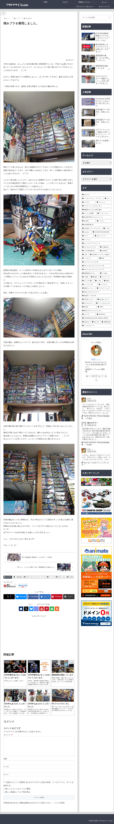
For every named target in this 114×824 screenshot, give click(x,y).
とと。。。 (96, 359)
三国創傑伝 (19, 577)
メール (6, 767)
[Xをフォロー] (26, 609)
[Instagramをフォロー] (36, 609)
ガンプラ (51, 577)
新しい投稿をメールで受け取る (17, 792)
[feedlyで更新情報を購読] (52, 609)
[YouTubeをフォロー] (41, 609)
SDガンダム (61, 577)
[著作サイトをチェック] (21, 609)
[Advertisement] (38, 42)
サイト (6, 774)
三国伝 (71, 577)
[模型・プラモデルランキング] (9, 585)
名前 (5, 759)
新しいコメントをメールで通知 (17, 789)
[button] (68, 596)
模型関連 (8, 577)
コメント (8, 735)
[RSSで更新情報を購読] (57, 609)
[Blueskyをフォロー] (31, 609)
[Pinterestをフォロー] (46, 609)
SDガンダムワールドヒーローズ (35, 577)
